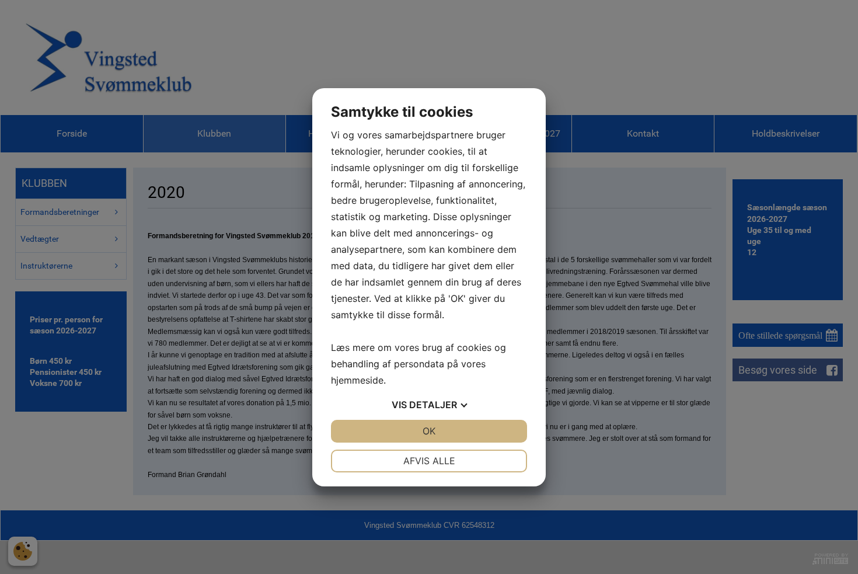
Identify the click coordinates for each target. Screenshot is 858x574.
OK (429, 431)
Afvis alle (429, 461)
